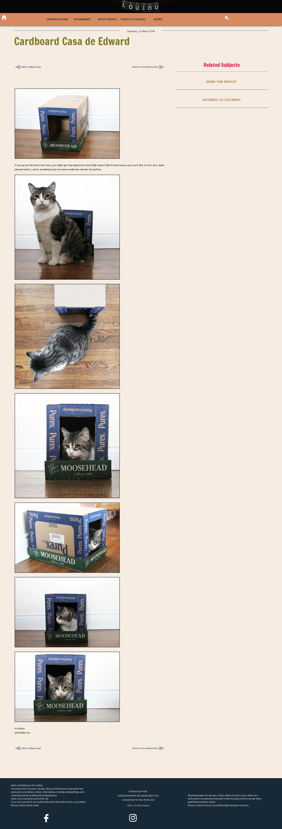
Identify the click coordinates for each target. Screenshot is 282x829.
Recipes (158, 19)
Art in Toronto (107, 19)
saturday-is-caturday (221, 99)
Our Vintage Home (57, 19)
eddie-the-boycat (221, 81)
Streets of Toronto (132, 19)
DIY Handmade (82, 19)
